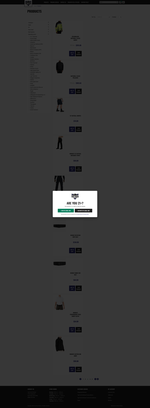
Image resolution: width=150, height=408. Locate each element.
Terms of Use (79, 214)
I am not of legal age (83, 211)
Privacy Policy (86, 214)
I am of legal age (66, 211)
